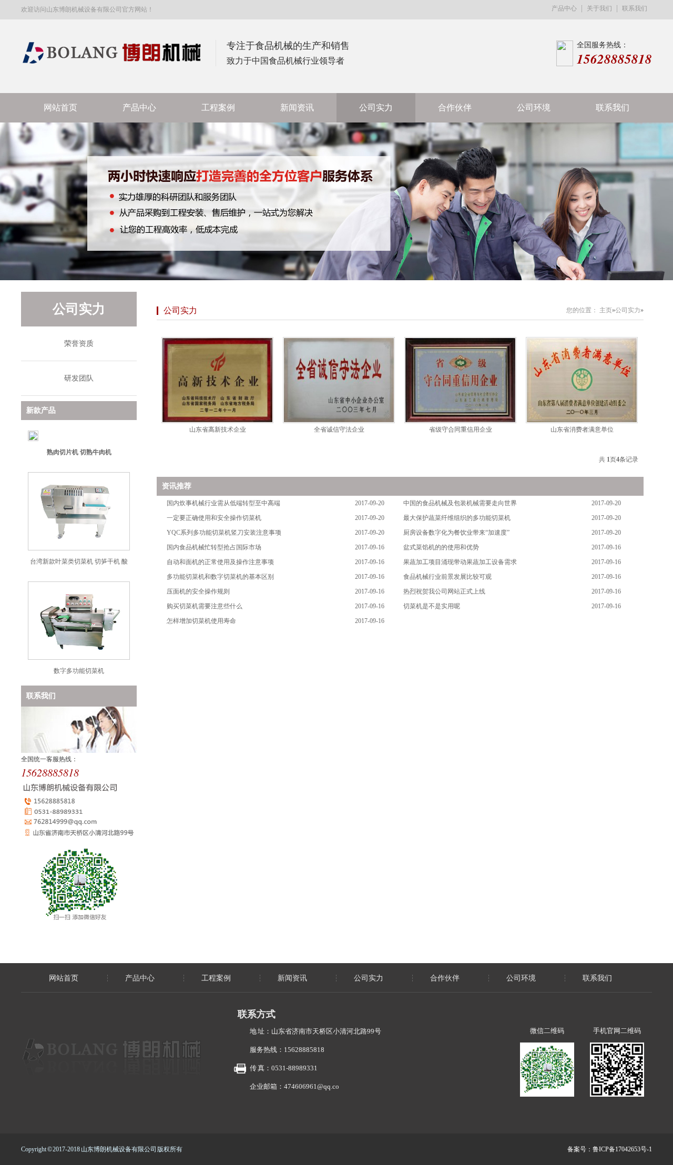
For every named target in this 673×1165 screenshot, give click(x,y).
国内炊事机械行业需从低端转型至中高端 (223, 503)
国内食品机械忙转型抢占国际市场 (214, 547)
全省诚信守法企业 (339, 429)
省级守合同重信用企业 (460, 429)
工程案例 (218, 107)
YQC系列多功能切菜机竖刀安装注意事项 (224, 532)
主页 (605, 310)
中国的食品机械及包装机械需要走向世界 (460, 503)
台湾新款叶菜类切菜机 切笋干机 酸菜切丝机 (79, 565)
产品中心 (564, 8)
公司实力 (376, 107)
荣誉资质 (79, 344)
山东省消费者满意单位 (582, 429)
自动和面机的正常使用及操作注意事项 (220, 562)
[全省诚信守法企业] (339, 380)
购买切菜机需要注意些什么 (204, 606)
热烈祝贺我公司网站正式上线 (444, 591)
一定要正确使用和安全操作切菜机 (214, 518)
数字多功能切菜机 (79, 671)
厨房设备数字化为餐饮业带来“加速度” (456, 532)
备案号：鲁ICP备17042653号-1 (609, 1149)
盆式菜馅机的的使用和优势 (441, 547)
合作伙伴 (455, 107)
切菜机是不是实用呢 (431, 606)
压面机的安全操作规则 (198, 591)
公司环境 (533, 107)
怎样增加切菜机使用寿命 (201, 621)
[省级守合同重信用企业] (460, 380)
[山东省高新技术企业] (217, 380)
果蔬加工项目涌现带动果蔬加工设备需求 (460, 562)
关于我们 (599, 8)
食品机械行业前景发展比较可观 (447, 576)
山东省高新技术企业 (217, 429)
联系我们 (634, 8)
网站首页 (60, 107)
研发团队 (79, 378)
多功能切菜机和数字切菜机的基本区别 (220, 576)
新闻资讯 (297, 107)
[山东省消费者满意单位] (582, 380)
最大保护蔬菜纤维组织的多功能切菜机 (457, 518)
